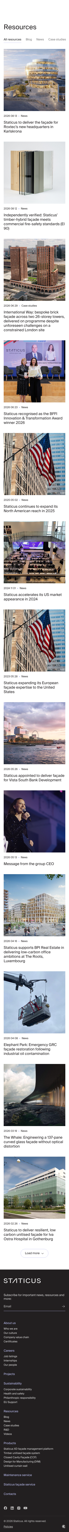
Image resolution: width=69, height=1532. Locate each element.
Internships (10, 1360)
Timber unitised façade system (22, 1453)
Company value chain (16, 1337)
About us (10, 1323)
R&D (6, 1429)
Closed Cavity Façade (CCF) (20, 1457)
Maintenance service (18, 1475)
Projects (9, 1374)
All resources (12, 39)
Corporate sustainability (18, 1389)
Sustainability (13, 1383)
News (40, 39)
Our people (10, 1364)
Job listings (10, 1356)
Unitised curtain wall (15, 1465)
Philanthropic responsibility (20, 1397)
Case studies (57, 39)
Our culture (10, 1332)
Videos (8, 1433)
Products (10, 1443)
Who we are (10, 1328)
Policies (8, 1526)
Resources (11, 1411)
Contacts (10, 1494)
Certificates (10, 1341)
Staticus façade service (19, 1484)
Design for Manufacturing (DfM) (22, 1461)
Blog (29, 39)
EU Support (10, 1402)
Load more (32, 1253)
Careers (9, 1350)
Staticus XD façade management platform (28, 1448)
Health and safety (14, 1393)
